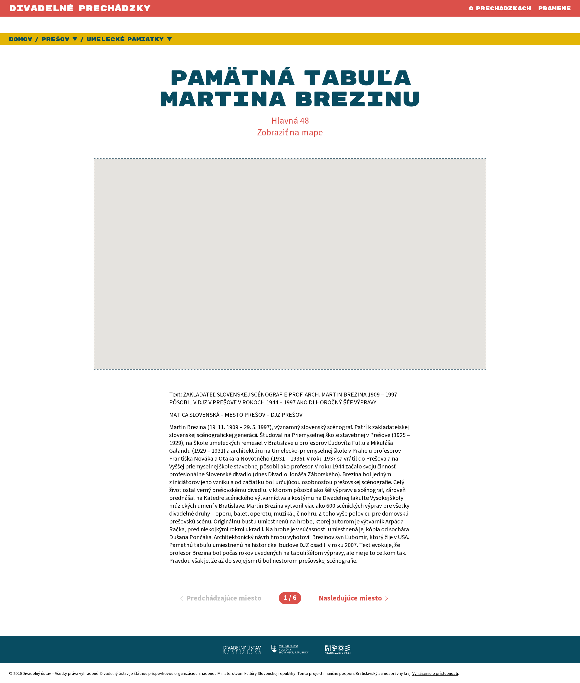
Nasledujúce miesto (350, 598)
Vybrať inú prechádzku (169, 39)
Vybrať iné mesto (75, 39)
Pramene (554, 8)
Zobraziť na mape (290, 132)
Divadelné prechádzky (80, 8)
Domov (20, 39)
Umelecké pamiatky (125, 39)
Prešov (55, 39)
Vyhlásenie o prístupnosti (435, 674)
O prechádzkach (500, 8)
